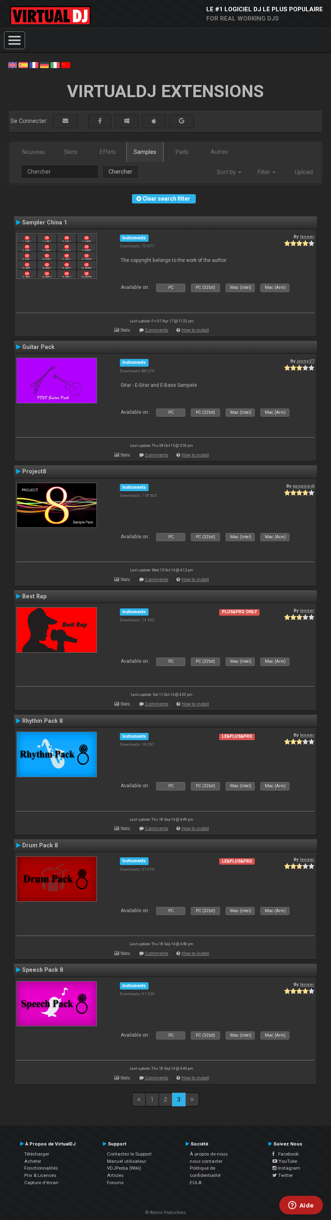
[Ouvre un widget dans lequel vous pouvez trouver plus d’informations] (301, 1206)
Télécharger (36, 1154)
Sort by (227, 172)
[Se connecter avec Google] (181, 121)
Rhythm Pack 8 (42, 721)
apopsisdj (303, 486)
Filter (265, 172)
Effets (108, 152)
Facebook (286, 1154)
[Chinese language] (65, 64)
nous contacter (206, 1161)
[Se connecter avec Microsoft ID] (127, 121)
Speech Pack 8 (42, 970)
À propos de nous (209, 1154)
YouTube (287, 1161)
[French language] (33, 64)
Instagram (288, 1168)
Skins (71, 152)
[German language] (44, 64)
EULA (196, 1182)
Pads (182, 152)
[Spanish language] (23, 64)
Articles (115, 1175)
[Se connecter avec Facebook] (99, 121)
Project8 (34, 471)
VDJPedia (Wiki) (124, 1168)
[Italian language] (54, 64)
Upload (304, 172)
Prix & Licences (40, 1175)
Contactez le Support (129, 1154)
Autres (219, 152)
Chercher (120, 171)
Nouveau (33, 152)
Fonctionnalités (41, 1168)
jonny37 (305, 361)
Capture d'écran (41, 1182)
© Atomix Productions (165, 1212)
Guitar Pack (38, 347)
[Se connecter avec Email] (65, 121)
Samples (145, 152)
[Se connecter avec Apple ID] (154, 121)
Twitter (285, 1175)
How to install (195, 330)
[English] (12, 64)
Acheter (32, 1161)
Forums (115, 1182)
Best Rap (34, 596)
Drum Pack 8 (40, 845)
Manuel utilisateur (126, 1161)
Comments (156, 330)
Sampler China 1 (44, 222)
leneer (307, 236)
